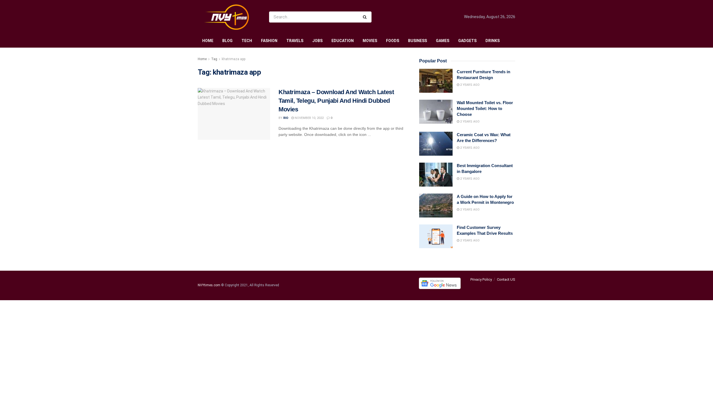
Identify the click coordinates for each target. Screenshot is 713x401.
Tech (246, 40)
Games (442, 40)
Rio (285, 118)
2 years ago (469, 85)
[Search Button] (366, 17)
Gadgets (467, 40)
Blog (227, 40)
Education (342, 40)
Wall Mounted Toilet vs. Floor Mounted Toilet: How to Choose (485, 108)
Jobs (317, 40)
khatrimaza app (233, 59)
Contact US (506, 279)
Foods (392, 40)
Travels (294, 40)
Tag (214, 59)
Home (207, 40)
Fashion (269, 40)
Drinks (492, 40)
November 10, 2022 (309, 118)
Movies (370, 40)
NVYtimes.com (209, 285)
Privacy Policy (481, 279)
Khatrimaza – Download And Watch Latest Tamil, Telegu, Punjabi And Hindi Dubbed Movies (336, 101)
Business (417, 40)
